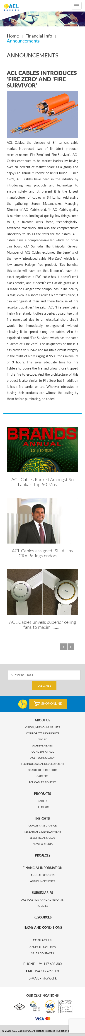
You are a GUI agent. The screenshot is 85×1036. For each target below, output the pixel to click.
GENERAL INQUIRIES (42, 947)
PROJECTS (42, 855)
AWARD (42, 739)
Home (13, 35)
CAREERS (42, 776)
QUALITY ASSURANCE (43, 825)
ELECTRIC (42, 807)
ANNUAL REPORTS (43, 875)
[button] (67, 647)
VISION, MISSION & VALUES (42, 727)
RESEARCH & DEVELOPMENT (42, 831)
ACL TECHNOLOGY (42, 757)
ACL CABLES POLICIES (42, 782)
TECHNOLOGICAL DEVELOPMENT (42, 763)
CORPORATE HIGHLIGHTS (42, 733)
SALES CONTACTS (42, 953)
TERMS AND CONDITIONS (42, 927)
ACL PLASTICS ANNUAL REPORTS (42, 899)
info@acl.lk (49, 978)
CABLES (43, 801)
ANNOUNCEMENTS (42, 881)
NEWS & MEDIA (43, 843)
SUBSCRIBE (44, 685)
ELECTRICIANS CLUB (42, 837)
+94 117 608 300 (49, 964)
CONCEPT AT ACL (43, 751)
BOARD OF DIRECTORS (42, 770)
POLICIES (42, 905)
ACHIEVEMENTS (42, 745)
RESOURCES (43, 917)
